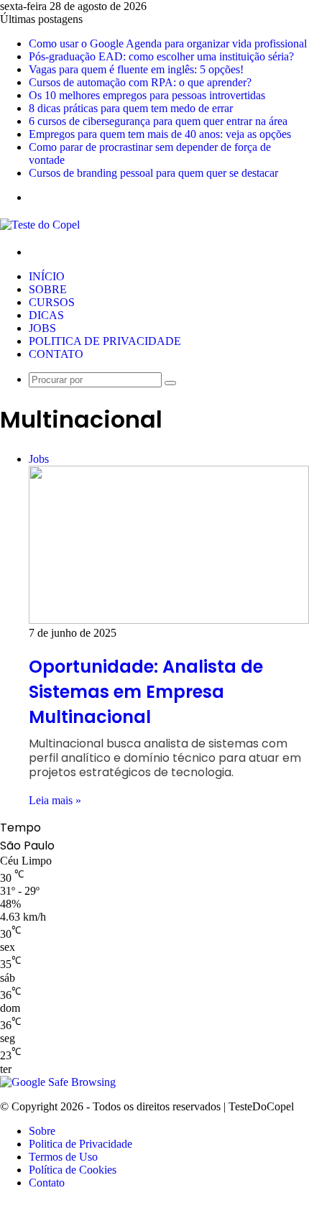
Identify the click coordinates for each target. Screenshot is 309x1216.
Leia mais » (55, 800)
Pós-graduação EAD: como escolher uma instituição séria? (161, 56)
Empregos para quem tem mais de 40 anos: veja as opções (160, 134)
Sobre (48, 289)
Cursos (52, 302)
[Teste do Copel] (40, 224)
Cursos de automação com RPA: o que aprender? (140, 82)
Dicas (46, 315)
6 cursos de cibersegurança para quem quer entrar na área (158, 121)
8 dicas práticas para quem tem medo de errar (131, 108)
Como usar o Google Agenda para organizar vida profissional (168, 43)
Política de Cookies (72, 1170)
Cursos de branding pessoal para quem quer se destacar (153, 173)
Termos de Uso (63, 1157)
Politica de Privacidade (105, 341)
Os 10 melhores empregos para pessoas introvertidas (147, 95)
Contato (56, 354)
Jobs (42, 328)
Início (47, 276)
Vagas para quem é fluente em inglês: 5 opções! (136, 69)
